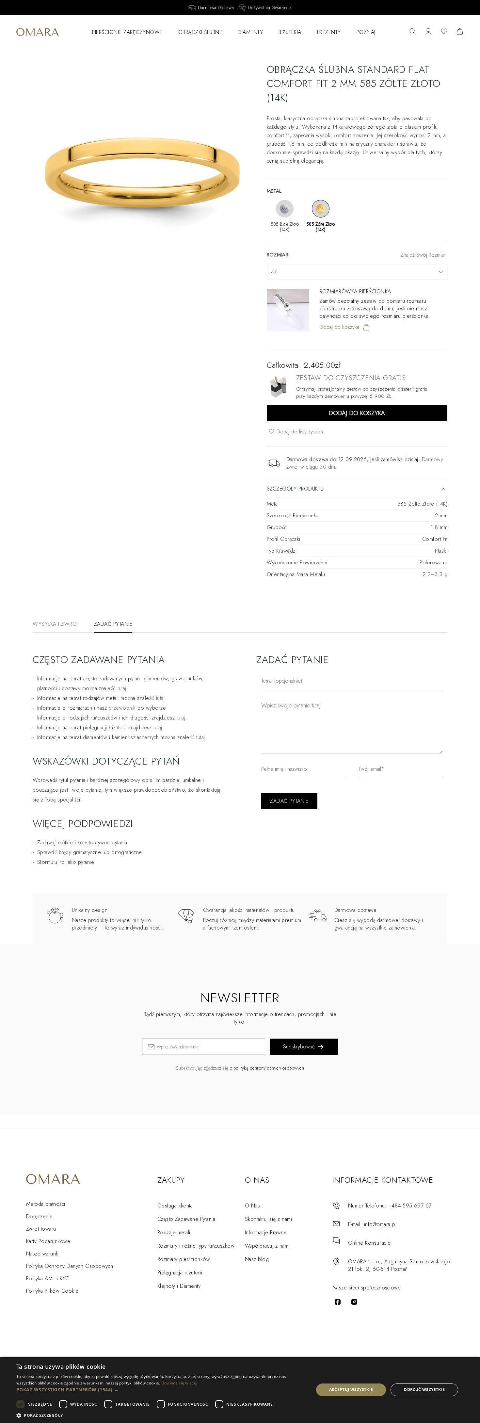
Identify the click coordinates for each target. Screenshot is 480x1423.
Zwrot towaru (41, 1229)
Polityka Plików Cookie (52, 1291)
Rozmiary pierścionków (183, 1259)
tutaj (160, 698)
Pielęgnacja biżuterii (179, 1272)
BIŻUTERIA (290, 32)
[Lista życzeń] (444, 32)
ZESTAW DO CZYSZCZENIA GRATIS (351, 378)
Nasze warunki (42, 1253)
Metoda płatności (45, 1204)
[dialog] (240, 1390)
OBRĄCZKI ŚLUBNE (200, 32)
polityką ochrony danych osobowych (268, 1068)
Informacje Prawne (266, 1232)
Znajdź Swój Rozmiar (423, 255)
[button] (160, 1389)
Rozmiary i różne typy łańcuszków (195, 1246)
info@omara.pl (380, 1224)
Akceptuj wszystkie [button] (351, 1389)
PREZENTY (329, 32)
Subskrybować (299, 1046)
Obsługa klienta (175, 1205)
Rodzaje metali (173, 1232)
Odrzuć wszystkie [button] (424, 1389)
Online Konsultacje (369, 1243)
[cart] (460, 32)
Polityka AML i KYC (47, 1278)
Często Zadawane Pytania (186, 1219)
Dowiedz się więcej (179, 1383)
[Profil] (428, 32)
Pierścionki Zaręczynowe (127, 32)
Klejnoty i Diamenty (178, 1286)
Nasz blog (257, 1259)
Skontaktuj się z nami (268, 1219)
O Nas (252, 1205)
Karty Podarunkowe (48, 1241)
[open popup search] (413, 32)
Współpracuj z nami (267, 1246)
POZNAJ (366, 32)
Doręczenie (39, 1216)
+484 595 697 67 (410, 1205)
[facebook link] (337, 1302)
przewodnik (122, 708)
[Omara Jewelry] (37, 32)
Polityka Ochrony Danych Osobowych (69, 1266)
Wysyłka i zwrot (56, 624)
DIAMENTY (250, 32)
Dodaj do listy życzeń (299, 431)
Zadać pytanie (113, 624)
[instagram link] (354, 1302)
